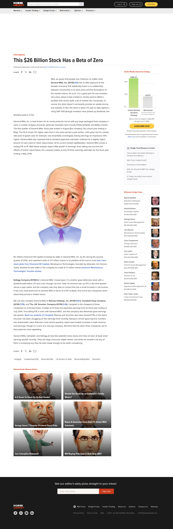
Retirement (65, 10)
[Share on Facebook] (22, 72)
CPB (22, 304)
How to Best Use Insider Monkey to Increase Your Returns (140, 154)
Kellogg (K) (17, 359)
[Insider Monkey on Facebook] (16, 513)
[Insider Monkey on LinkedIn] (33, 513)
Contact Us (143, 506)
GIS (76, 82)
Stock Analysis (19, 55)
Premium (151, 4)
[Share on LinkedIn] (30, 72)
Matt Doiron (49, 67)
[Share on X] (26, 72)
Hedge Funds (49, 10)
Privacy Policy (78, 513)
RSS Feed (81, 506)
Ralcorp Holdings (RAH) (81, 359)
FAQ (102, 513)
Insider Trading (32, 10)
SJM (65, 304)
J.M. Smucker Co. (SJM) (63, 359)
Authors (132, 506)
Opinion (77, 10)
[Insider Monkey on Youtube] (27, 513)
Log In (119, 4)
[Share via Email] (34, 72)
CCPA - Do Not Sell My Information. (121, 513)
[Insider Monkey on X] (22, 513)
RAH (78, 300)
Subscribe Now (142, 126)
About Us (122, 506)
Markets (17, 10)
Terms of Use (92, 513)
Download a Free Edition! (136, 164)
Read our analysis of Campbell (39, 315)
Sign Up (135, 4)
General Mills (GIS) (47, 359)
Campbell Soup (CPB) (31, 359)
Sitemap (154, 506)
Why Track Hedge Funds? (137, 160)
